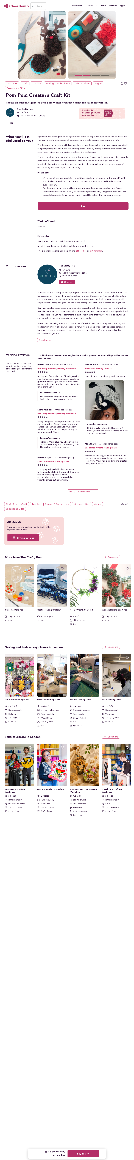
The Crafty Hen (25, 109)
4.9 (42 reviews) (56, 1152)
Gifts (91, 5)
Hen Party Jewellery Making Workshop (56, 368)
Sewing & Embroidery (58, 83)
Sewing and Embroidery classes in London (34, 647)
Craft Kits (12, 83)
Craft (25, 83)
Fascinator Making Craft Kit (99, 368)
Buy (83, 206)
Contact (112, 5)
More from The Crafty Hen (23, 557)
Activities (77, 5)
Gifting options (23, 537)
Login (122, 5)
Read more (45, 340)
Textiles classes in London (23, 737)
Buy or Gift (83, 1154)
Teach (102, 5)
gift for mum (96, 251)
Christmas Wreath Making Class (101, 448)
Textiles (36, 83)
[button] (72, 45)
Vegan (98, 83)
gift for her (80, 251)
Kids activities (82, 83)
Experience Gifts (16, 88)
